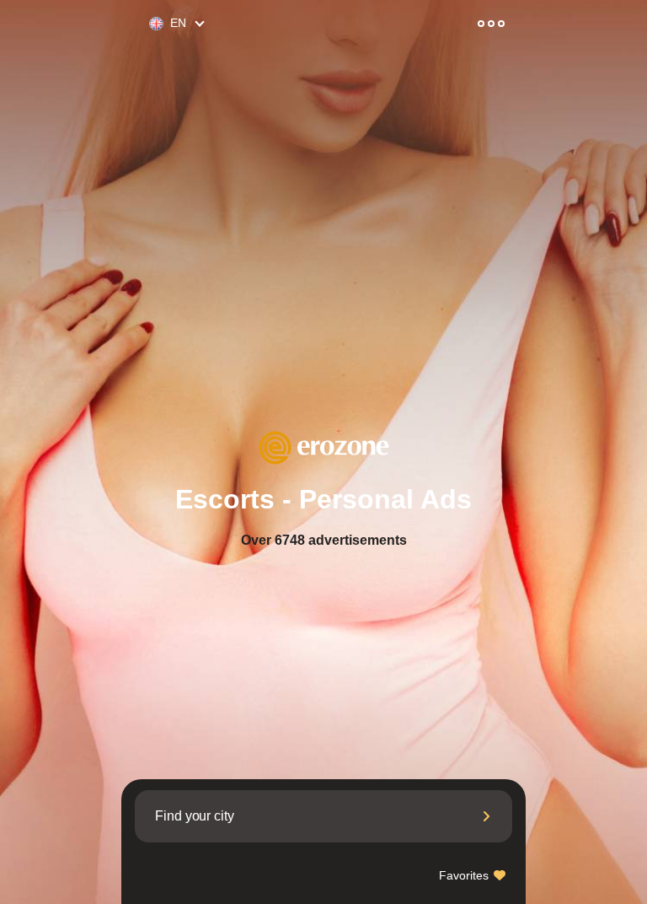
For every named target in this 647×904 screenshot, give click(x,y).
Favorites (465, 875)
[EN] (149, 24)
